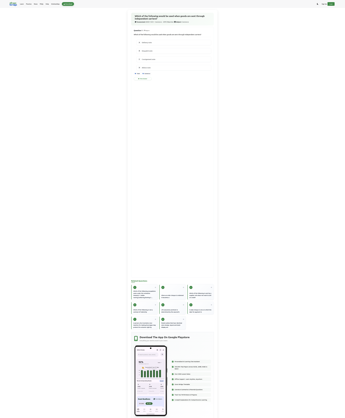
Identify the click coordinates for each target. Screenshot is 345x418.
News (35, 4)
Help (47, 4)
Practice (29, 4)
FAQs (41, 4)
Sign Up (324, 4)
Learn (22, 4)
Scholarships (55, 4)
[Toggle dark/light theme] (317, 4)
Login (331, 4)
